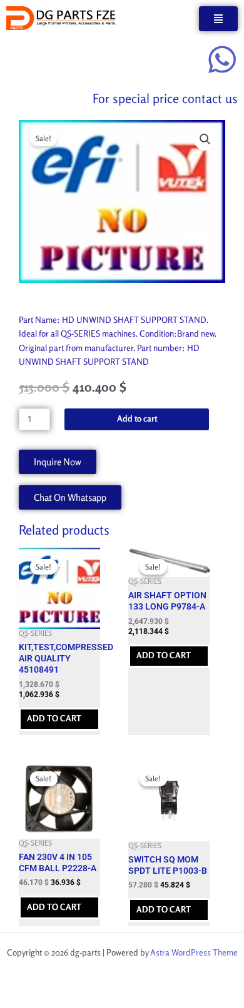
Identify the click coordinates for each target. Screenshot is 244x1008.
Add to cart (137, 418)
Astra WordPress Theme (194, 952)
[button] (205, 139)
